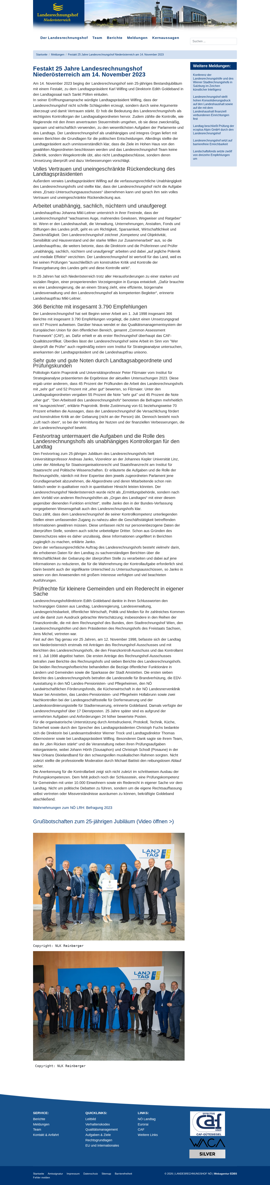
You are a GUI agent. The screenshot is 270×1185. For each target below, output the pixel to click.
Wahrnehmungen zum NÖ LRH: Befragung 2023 (72, 808)
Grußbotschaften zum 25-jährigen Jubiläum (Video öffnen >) (103, 821)
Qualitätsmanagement (101, 1129)
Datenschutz (90, 1173)
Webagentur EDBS (225, 1173)
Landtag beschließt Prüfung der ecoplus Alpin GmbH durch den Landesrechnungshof (213, 129)
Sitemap (106, 1173)
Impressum (73, 1173)
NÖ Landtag (147, 1119)
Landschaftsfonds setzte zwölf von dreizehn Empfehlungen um (212, 155)
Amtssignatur (55, 1173)
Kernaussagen (165, 38)
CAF (141, 1129)
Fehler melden (41, 1177)
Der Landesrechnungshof (64, 38)
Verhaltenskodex (97, 1124)
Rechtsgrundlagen (98, 1140)
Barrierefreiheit (123, 1173)
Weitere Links (148, 1135)
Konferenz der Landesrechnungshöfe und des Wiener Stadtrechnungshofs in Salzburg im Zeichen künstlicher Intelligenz (213, 82)
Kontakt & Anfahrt (46, 1135)
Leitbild (90, 1119)
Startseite (38, 1173)
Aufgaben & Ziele (98, 1135)
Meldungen (137, 38)
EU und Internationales (102, 1145)
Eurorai (143, 1124)
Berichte (115, 38)
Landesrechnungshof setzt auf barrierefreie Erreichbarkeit (212, 142)
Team (97, 38)
